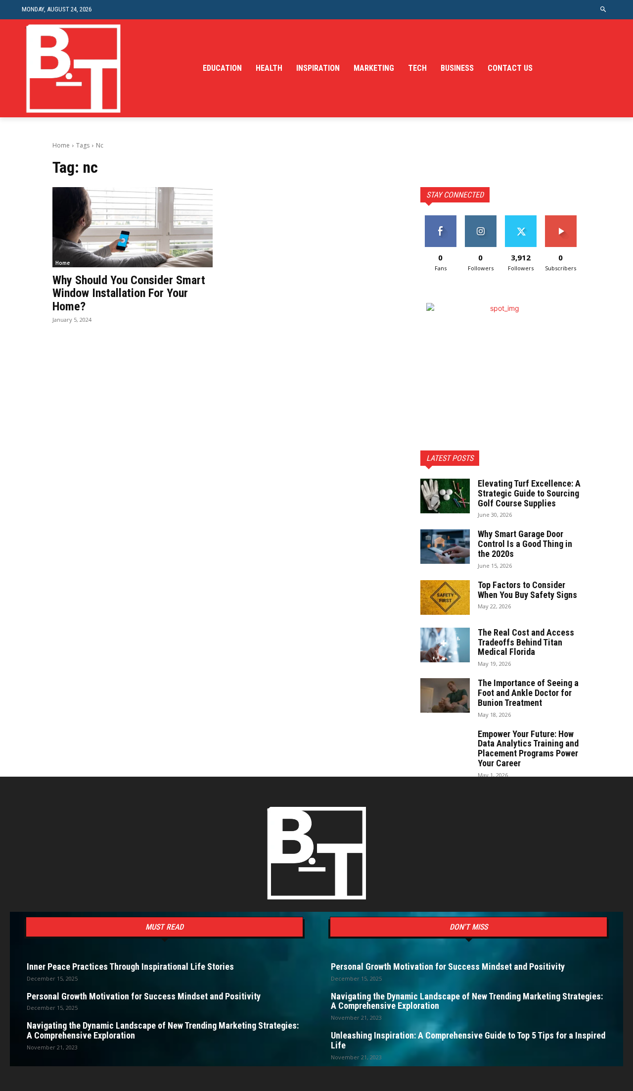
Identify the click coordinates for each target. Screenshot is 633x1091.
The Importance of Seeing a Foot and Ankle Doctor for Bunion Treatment (528, 693)
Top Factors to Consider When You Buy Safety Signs (527, 590)
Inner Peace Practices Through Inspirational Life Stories (130, 966)
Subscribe (560, 219)
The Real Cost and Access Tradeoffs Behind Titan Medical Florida (526, 642)
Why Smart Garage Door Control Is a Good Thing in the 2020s (525, 544)
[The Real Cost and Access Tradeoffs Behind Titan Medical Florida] (445, 645)
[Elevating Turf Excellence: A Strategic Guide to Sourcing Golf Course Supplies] (445, 496)
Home (61, 145)
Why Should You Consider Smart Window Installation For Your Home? (128, 293)
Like (440, 219)
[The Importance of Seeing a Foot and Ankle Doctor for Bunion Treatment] (445, 695)
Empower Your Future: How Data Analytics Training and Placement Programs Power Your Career (528, 748)
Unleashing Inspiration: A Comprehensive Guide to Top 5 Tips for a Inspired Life (468, 1040)
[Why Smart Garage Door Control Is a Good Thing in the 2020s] (445, 546)
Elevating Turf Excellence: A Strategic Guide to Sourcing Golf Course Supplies (529, 493)
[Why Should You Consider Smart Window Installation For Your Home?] (132, 227)
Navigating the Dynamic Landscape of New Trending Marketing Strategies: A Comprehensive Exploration (163, 1030)
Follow (480, 219)
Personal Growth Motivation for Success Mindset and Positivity (144, 996)
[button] (603, 9)
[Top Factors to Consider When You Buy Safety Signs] (445, 597)
